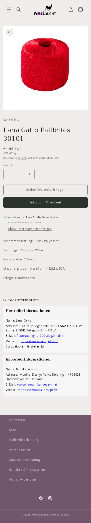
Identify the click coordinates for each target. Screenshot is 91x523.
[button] (9, 9)
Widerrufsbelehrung (23, 440)
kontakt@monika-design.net (37, 384)
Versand (22, 158)
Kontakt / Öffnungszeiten (27, 470)
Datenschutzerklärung (25, 460)
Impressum (17, 420)
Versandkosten (19, 450)
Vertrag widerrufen (22, 479)
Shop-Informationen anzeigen (30, 229)
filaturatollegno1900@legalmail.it (40, 336)
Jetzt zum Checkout (45, 202)
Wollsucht (38, 515)
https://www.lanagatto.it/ (39, 341)
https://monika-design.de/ (40, 390)
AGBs (12, 430)
